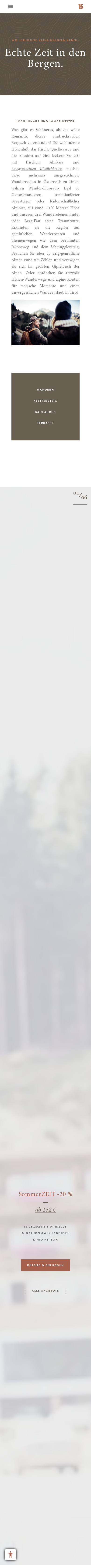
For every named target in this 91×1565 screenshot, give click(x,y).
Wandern (45, 389)
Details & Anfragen (45, 1265)
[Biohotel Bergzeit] (80, 6)
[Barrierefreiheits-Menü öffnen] (10, 1554)
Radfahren (45, 412)
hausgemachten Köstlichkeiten (36, 169)
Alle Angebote (45, 1290)
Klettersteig (45, 401)
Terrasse (45, 423)
